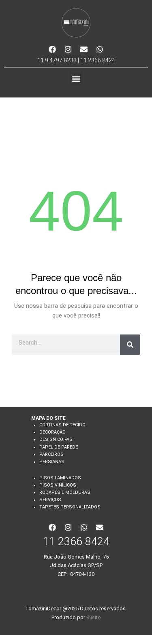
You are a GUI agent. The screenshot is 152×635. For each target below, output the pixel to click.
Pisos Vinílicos (57, 485)
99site (93, 617)
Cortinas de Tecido (62, 425)
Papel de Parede (58, 447)
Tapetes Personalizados (70, 507)
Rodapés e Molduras (64, 492)
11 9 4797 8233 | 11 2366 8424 (76, 60)
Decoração (52, 432)
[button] (76, 78)
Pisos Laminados (60, 477)
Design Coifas (56, 439)
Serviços (50, 499)
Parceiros (51, 454)
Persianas (51, 461)
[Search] (130, 344)
